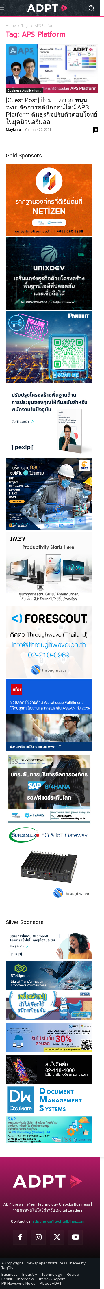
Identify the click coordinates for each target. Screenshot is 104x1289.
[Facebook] (20, 1237)
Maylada (13, 129)
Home (11, 25)
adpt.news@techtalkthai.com (58, 1221)
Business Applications (24, 90)
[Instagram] (38, 1237)
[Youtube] (75, 1237)
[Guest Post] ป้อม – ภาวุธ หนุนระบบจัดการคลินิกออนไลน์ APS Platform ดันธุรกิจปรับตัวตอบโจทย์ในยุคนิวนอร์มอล (51, 111)
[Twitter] (57, 1237)
